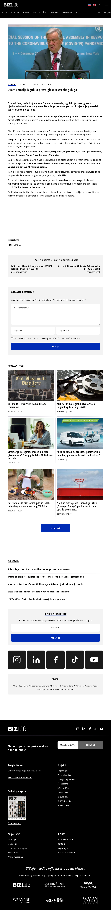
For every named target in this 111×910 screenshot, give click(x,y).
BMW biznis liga (65, 801)
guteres (46, 259)
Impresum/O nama (66, 839)
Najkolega (62, 770)
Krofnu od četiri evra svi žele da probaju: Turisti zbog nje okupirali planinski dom (46, 576)
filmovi (54, 686)
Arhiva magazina (15, 856)
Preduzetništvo (40, 12)
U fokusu (15, 12)
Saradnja (12, 839)
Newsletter (13, 852)
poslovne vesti (91, 686)
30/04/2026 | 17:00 (64, 411)
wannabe (59, 689)
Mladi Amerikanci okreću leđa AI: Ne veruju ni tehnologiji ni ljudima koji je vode (45, 584)
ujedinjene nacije (69, 259)
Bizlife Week (63, 805)
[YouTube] (94, 660)
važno (49, 689)
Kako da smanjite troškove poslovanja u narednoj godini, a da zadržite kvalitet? (78, 453)
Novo (4, 12)
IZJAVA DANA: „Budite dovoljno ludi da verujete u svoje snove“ (37, 599)
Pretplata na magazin (17, 848)
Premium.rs (38, 875)
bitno (26, 686)
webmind (69, 689)
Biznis (26, 12)
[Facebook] (55, 660)
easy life (45, 686)
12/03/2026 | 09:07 (15, 463)
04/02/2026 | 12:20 (15, 511)
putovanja (41, 689)
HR (60, 686)
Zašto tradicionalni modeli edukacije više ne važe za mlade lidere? (39, 591)
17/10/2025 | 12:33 (64, 459)
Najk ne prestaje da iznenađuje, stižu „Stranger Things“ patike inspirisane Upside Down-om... (77, 506)
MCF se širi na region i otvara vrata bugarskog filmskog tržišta (76, 405)
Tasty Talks (63, 792)
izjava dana (68, 686)
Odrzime (78, 686)
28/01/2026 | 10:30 (15, 411)
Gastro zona (94, 12)
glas (36, 259)
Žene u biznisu (64, 775)
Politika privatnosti (66, 852)
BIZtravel (80, 12)
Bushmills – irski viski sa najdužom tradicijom (27, 405)
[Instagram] (17, 660)
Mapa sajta (63, 848)
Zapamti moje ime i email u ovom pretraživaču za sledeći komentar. (47, 338)
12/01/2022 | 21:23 (38, 84)
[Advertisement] (55, 218)
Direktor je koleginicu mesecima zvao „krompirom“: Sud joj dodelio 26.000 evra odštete (30, 455)
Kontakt (61, 843)
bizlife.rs (67, 875)
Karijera (54, 12)
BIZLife (25, 84)
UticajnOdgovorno (66, 779)
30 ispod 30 (17, 686)
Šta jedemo (63, 783)
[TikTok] (75, 660)
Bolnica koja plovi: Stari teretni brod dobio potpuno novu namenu (39, 569)
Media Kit (12, 843)
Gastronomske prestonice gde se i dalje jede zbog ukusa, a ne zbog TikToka (29, 504)
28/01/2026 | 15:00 (64, 514)
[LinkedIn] (36, 660)
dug (56, 259)
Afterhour (67, 12)
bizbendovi (35, 686)
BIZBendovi (63, 796)
